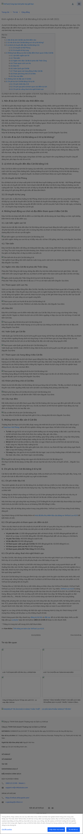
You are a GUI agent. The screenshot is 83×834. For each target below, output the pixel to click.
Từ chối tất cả (73, 829)
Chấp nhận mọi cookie (56, 829)
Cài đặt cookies (7, 829)
